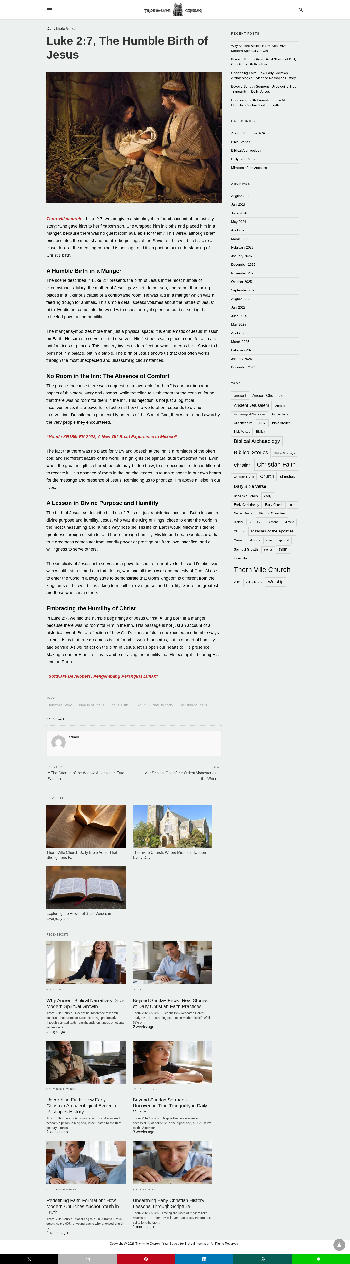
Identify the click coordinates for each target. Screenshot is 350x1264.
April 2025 (238, 333)
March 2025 (240, 341)
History (238, 521)
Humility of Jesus (90, 705)
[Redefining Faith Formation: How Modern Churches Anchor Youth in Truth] (86, 1162)
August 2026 (240, 196)
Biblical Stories (251, 452)
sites (269, 540)
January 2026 (241, 256)
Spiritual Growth (246, 549)
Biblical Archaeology (246, 150)
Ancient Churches (267, 395)
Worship (276, 581)
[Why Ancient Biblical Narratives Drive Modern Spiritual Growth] (86, 962)
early (267, 496)
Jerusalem (255, 522)
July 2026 (238, 204)
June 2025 (239, 316)
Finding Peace (243, 513)
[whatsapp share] (262, 1259)
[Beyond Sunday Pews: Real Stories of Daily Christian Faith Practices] (172, 962)
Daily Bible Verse (61, 28)
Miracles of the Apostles (249, 167)
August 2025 (240, 299)
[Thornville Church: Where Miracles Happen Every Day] (172, 826)
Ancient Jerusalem (251, 405)
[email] (87, 1259)
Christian (242, 465)
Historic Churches (272, 513)
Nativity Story (162, 705)
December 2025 (243, 264)
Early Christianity (246, 505)
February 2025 (242, 350)
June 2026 (239, 213)
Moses (238, 540)
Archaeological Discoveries (249, 414)
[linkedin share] (204, 1259)
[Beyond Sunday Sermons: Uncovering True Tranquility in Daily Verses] (172, 1062)
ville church (254, 582)
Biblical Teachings (284, 453)
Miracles (239, 531)
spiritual (284, 540)
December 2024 (243, 367)
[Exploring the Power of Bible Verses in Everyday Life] (86, 887)
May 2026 (238, 222)
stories (268, 549)
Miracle (289, 522)
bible (262, 423)
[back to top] (339, 1245)
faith (292, 505)
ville (237, 582)
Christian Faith (276, 464)
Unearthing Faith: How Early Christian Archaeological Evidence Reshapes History (82, 1105)
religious (254, 540)
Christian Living (244, 476)
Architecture (243, 423)
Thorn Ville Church (262, 569)
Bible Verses (242, 431)
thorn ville (240, 558)
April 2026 (238, 230)
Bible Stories (58, 989)
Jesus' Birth (119, 705)
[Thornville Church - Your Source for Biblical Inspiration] (175, 10)
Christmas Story (59, 705)
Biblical (261, 431)
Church (267, 476)
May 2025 (238, 324)
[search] (301, 9)
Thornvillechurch (63, 218)
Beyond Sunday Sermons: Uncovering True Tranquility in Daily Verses (170, 1105)
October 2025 (241, 282)
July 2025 (238, 307)
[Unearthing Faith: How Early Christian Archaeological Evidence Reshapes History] (86, 1062)
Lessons (272, 521)
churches (287, 476)
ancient (240, 395)
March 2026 (240, 239)
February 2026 (242, 247)
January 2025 (241, 359)
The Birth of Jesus (193, 705)
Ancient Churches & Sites (250, 133)
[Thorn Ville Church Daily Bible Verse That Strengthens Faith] (86, 826)
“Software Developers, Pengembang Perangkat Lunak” (102, 676)
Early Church (274, 505)
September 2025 (243, 290)
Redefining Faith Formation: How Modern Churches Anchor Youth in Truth (82, 1206)
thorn (283, 549)
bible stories (281, 423)
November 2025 (243, 273)
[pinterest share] (146, 1259)
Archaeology (279, 414)
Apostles (280, 405)
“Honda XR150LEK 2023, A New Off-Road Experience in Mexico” (111, 436)
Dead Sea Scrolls (246, 496)
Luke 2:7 (140, 705)
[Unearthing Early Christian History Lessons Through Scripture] (172, 1162)
